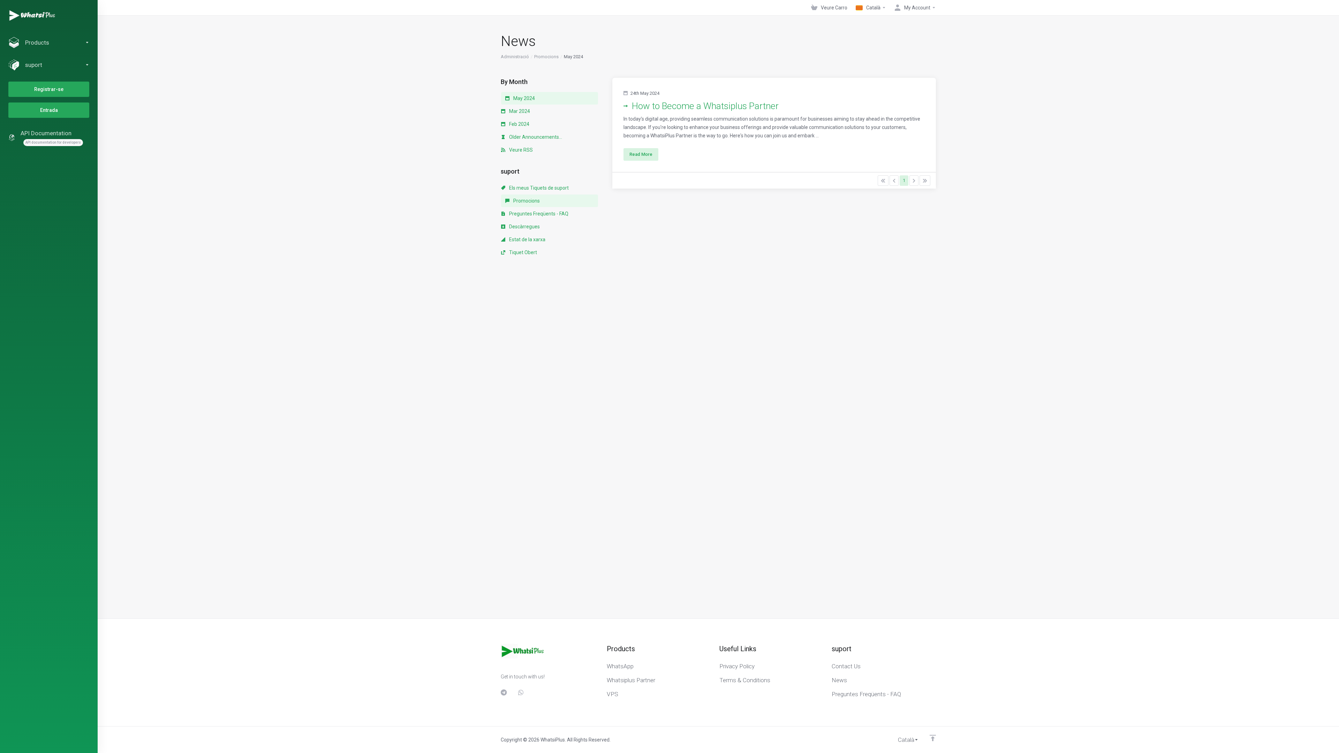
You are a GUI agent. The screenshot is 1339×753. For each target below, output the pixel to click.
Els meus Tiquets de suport (538, 188)
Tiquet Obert (522, 252)
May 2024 (523, 98)
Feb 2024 (518, 124)
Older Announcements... (535, 137)
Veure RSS (520, 150)
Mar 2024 (519, 111)
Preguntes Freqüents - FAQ (538, 213)
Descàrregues (524, 226)
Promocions (546, 56)
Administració (515, 56)
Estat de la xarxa (526, 239)
